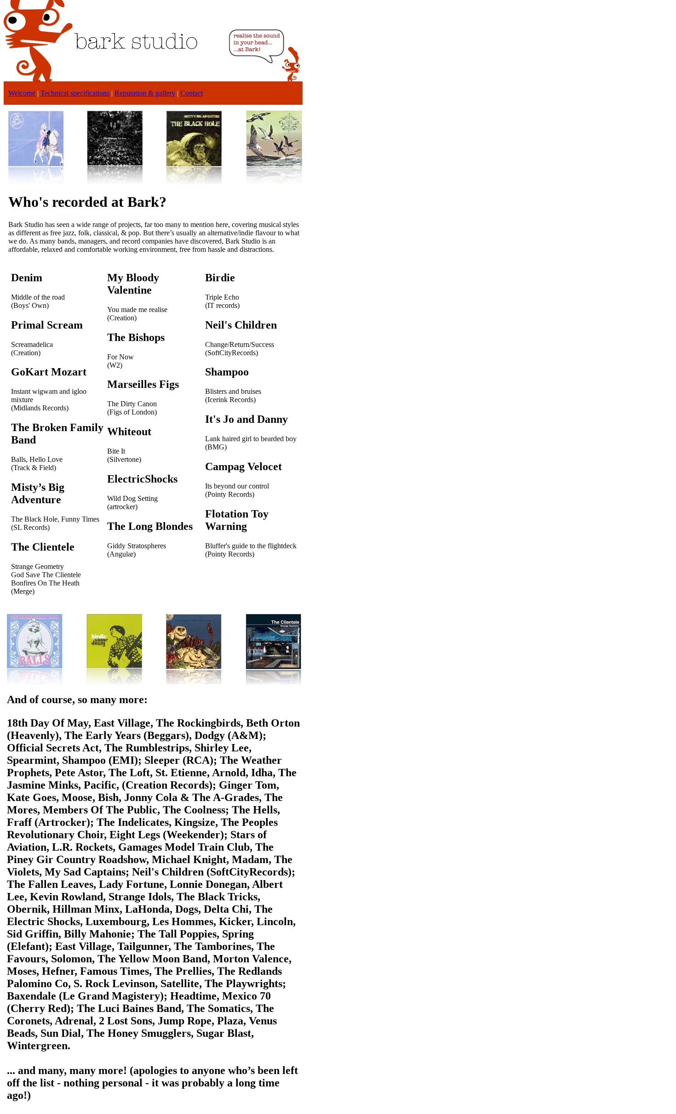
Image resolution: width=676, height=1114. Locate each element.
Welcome (21, 93)
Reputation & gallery (145, 93)
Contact (191, 93)
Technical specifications (74, 93)
